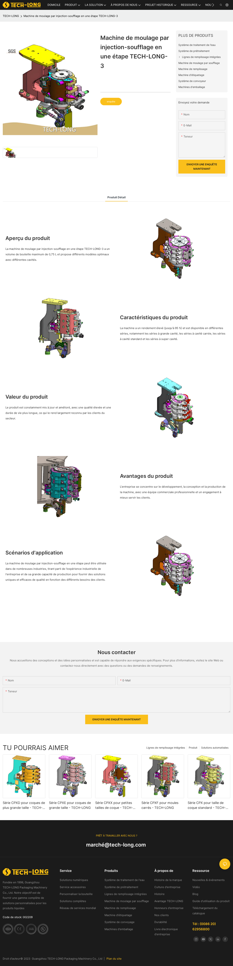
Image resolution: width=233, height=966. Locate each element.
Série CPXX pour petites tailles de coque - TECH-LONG (114, 805)
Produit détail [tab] (116, 197)
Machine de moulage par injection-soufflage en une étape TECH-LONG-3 (70, 16)
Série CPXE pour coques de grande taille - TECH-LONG (70, 805)
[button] (213, 5)
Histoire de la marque (168, 880)
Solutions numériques (74, 880)
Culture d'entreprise (167, 887)
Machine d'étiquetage (118, 915)
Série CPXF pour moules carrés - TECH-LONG (159, 805)
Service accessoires (73, 887)
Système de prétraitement (121, 887)
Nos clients (161, 915)
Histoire (159, 894)
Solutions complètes (73, 901)
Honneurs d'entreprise (168, 908)
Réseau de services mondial (78, 908)
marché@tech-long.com (116, 845)
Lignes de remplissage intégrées (165, 747)
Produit (193, 747)
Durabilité (160, 922)
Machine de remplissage (120, 908)
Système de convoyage (119, 922)
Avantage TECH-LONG (168, 901)
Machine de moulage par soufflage (126, 901)
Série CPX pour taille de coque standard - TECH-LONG (207, 805)
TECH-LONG (11, 16)
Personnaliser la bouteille (76, 894)
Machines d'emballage (118, 929)
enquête (111, 101)
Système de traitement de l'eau (124, 880)
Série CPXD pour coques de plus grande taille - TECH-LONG (24, 805)
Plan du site (114, 958)
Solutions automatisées (214, 747)
